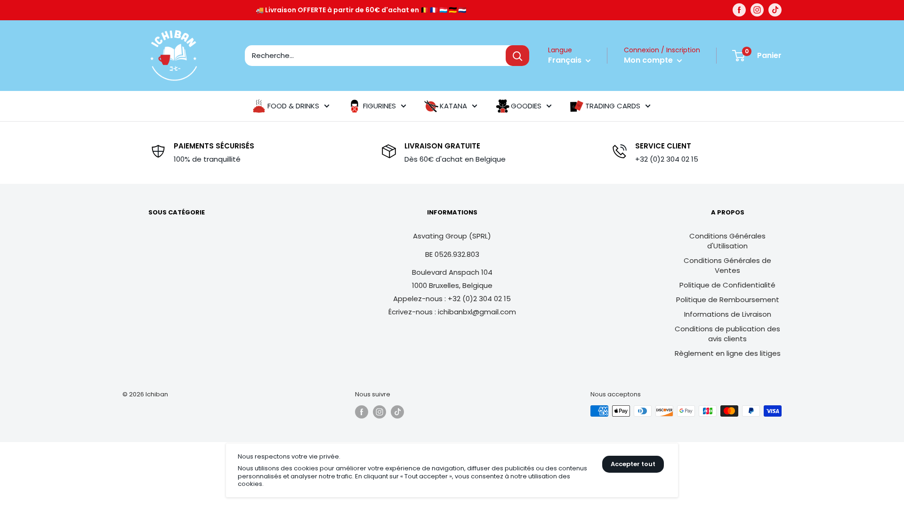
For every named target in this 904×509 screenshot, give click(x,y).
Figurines (379, 106)
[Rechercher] (517, 55)
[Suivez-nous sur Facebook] (739, 9)
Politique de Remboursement (727, 299)
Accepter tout (633, 464)
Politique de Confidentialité (727, 285)
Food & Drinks (293, 106)
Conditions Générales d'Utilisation (727, 241)
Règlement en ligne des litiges (728, 353)
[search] (375, 55)
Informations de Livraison (727, 314)
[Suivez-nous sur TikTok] (775, 9)
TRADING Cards (612, 106)
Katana (453, 106)
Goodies (526, 106)
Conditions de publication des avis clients (727, 334)
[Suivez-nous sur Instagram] (757, 9)
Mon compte (649, 60)
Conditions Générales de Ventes (727, 265)
